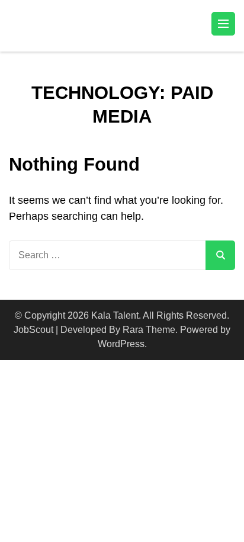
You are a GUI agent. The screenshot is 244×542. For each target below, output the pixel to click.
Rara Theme (149, 330)
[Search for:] (107, 255)
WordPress (121, 344)
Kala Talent (115, 315)
